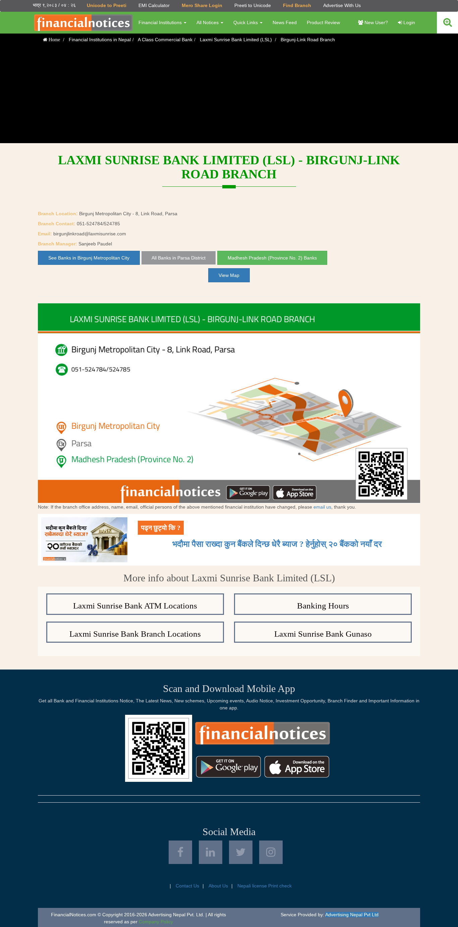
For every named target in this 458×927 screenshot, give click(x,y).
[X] (240, 852)
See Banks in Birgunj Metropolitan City (88, 257)
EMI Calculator (154, 5)
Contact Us (187, 885)
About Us (218, 885)
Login (408, 22)
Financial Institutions (160, 22)
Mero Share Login (202, 5)
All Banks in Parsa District (179, 257)
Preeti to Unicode (252, 5)
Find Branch (297, 5)
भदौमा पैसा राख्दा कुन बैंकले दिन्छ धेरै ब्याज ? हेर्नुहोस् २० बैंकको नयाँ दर (277, 543)
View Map (229, 275)
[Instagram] (271, 852)
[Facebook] (180, 852)
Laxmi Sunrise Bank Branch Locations (135, 633)
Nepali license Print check (264, 885)
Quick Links (246, 22)
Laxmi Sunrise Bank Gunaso (323, 633)
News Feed (285, 22)
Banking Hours (323, 605)
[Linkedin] (210, 852)
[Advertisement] (229, 96)
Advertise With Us (342, 5)
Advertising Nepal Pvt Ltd (352, 914)
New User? (375, 22)
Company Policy (156, 921)
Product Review (323, 22)
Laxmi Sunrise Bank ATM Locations (135, 605)
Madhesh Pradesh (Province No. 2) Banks (272, 257)
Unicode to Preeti (106, 5)
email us (322, 507)
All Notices (208, 22)
